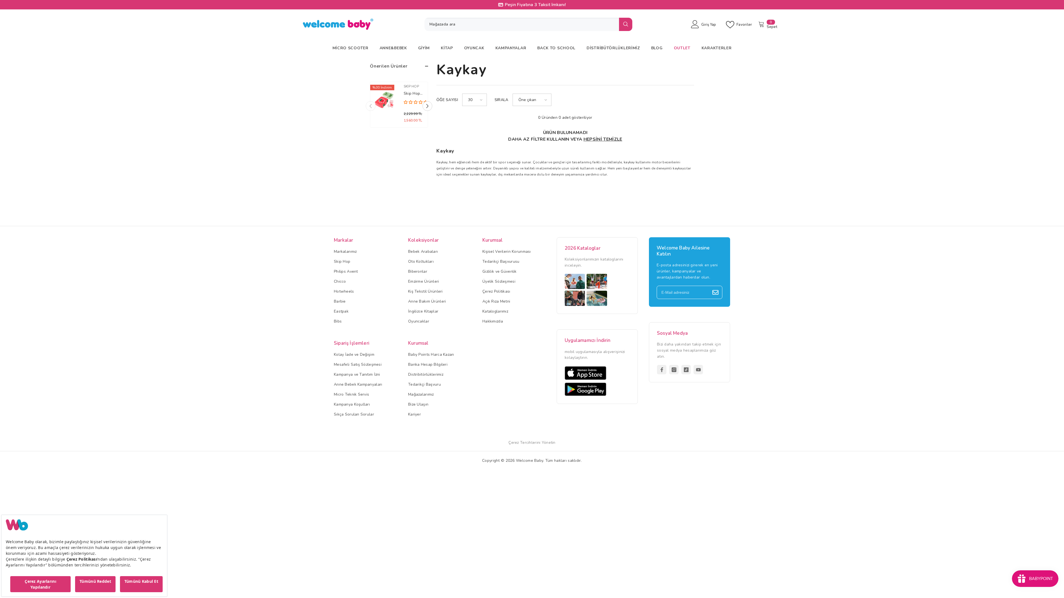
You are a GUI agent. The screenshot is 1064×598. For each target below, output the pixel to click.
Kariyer (414, 414)
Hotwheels (344, 291)
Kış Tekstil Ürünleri (425, 291)
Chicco (340, 281)
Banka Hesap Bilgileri (427, 364)
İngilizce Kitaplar (423, 311)
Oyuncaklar (418, 321)
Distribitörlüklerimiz (425, 374)
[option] (399, 106)
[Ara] (528, 24)
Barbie (340, 301)
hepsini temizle (603, 139)
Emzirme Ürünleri (423, 281)
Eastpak (341, 311)
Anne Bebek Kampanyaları (358, 384)
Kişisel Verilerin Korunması (506, 251)
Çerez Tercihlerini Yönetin (531, 442)
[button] (427, 106)
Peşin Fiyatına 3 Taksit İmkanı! (439, 4)
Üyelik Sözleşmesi (498, 281)
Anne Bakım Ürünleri (427, 301)
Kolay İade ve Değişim (354, 354)
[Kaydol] (715, 292)
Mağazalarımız (421, 394)
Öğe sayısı (447, 99)
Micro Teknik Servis (351, 394)
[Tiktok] (686, 369)
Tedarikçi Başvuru (424, 384)
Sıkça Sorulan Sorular (354, 414)
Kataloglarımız (495, 311)
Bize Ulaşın (418, 404)
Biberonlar (417, 271)
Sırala (501, 99)
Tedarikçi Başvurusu (500, 261)
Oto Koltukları (421, 261)
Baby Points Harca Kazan (431, 354)
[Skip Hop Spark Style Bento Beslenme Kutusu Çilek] (384, 100)
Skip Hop (411, 86)
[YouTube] (698, 369)
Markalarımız (345, 251)
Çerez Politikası (496, 291)
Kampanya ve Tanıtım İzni (357, 374)
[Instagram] (674, 369)
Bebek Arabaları (423, 251)
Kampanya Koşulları (352, 404)
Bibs (338, 321)
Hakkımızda (492, 321)
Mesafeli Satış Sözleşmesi (358, 364)
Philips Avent (346, 271)
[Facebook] (661, 369)
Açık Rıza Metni (496, 301)
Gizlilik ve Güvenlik (499, 271)
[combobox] (521, 24)
